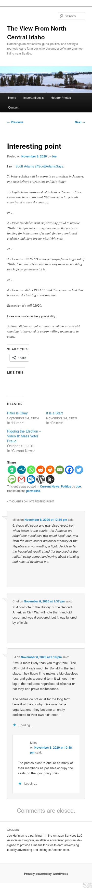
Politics (66, 486)
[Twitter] (79, 470)
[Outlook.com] (31, 479)
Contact (13, 107)
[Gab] (12, 470)
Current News (49, 486)
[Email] (59, 470)
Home (12, 97)
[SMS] (12, 479)
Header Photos (61, 97)
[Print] (50, 470)
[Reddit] (40, 470)
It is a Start (54, 413)
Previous (15, 122)
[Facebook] (69, 470)
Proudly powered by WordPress (46, 873)
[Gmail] (21, 479)
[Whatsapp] (31, 470)
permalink (33, 490)
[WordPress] (40, 479)
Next (80, 122)
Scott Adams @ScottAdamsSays (39, 166)
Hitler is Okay (17, 413)
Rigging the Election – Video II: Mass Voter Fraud (24, 436)
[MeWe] (21, 470)
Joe (54, 156)
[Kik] (50, 479)
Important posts (33, 97)
